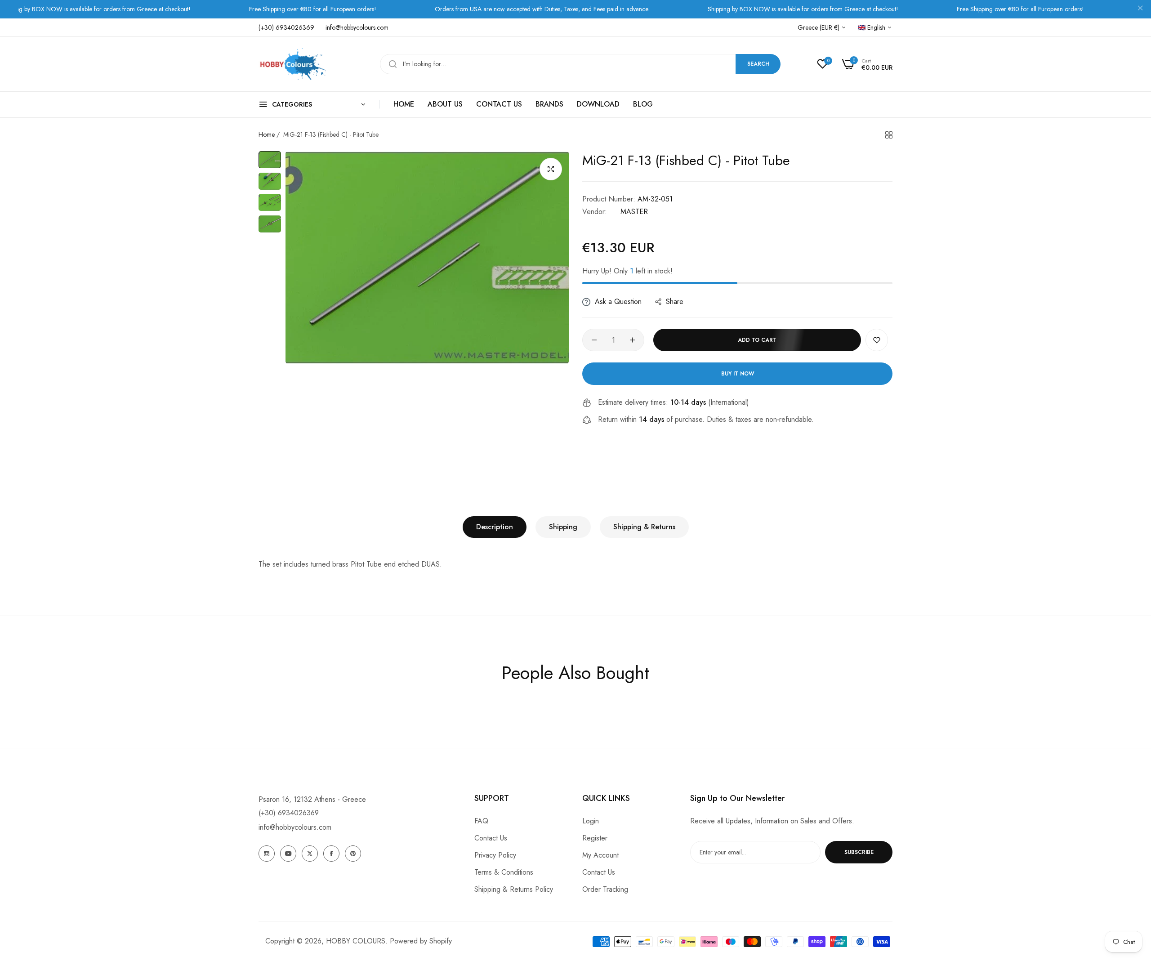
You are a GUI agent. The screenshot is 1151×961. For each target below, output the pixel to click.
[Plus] (632, 340)
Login (590, 821)
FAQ (481, 821)
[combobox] (580, 64)
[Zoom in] (551, 169)
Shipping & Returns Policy (513, 889)
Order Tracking (605, 889)
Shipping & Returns (644, 527)
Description (494, 527)
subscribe (859, 852)
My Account (600, 855)
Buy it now (737, 374)
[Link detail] (267, 853)
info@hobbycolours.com (295, 827)
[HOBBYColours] (292, 64)
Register (594, 838)
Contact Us (490, 838)
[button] (876, 340)
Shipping (563, 527)
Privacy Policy (495, 855)
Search (758, 64)
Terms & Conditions (503, 872)
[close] (1140, 9)
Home (267, 134)
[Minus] (594, 340)
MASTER (634, 211)
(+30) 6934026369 (289, 813)
